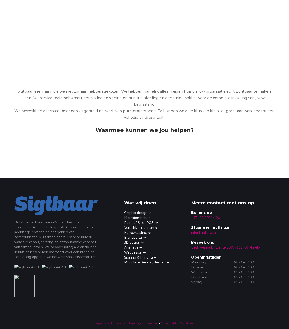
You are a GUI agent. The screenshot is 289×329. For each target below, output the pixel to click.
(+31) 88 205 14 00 (205, 218)
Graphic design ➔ (137, 213)
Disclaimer (186, 323)
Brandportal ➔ (135, 238)
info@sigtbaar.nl (204, 233)
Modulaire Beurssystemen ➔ (146, 262)
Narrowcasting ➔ (137, 233)
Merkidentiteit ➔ (137, 218)
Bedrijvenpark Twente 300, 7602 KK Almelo (225, 247)
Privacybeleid (169, 323)
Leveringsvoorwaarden (143, 323)
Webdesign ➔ (135, 252)
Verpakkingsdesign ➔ (141, 228)
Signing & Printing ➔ (140, 257)
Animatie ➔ (133, 247)
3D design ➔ (134, 243)
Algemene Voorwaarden (111, 323)
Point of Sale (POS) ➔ (141, 223)
